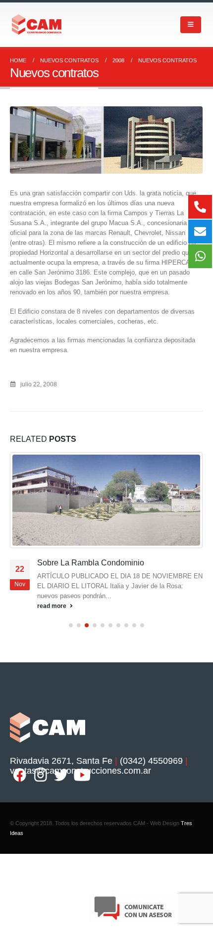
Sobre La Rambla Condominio (90, 562)
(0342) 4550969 (151, 761)
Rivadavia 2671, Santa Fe (61, 761)
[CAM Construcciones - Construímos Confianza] (37, 24)
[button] (71, 625)
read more (52, 606)
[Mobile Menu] (190, 24)
